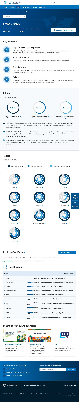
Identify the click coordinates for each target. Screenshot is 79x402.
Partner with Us (35, 344)
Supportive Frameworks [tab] (21, 261)
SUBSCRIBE (71, 369)
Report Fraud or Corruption (69, 396)
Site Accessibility (49, 393)
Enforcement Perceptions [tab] (37, 261)
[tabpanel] (39, 292)
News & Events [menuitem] (43, 7)
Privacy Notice (39, 393)
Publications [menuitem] (25, 7)
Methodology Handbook (13, 344)
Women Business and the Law (21, 369)
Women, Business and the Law (34, 385)
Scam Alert (71, 393)
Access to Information (61, 393)
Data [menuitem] (18, 7)
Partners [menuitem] (34, 7)
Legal (32, 393)
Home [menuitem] (5, 7)
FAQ (56, 344)
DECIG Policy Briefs (16, 375)
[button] (74, 273)
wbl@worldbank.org (20, 365)
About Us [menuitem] (11, 7)
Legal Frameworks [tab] (8, 261)
